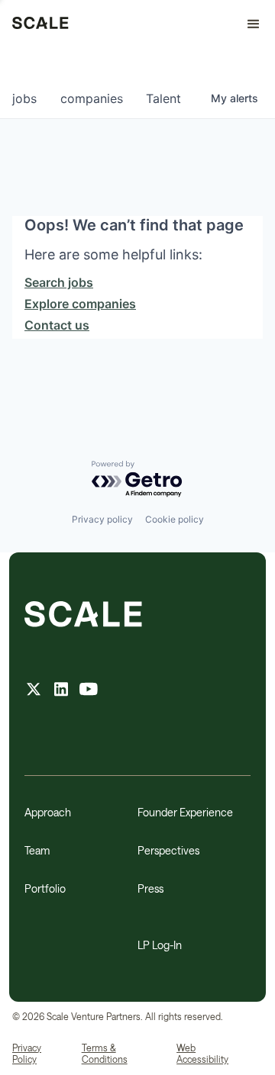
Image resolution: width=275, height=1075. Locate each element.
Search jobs (58, 282)
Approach (47, 812)
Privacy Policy (26, 1053)
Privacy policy (102, 519)
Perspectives (168, 850)
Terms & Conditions (105, 1053)
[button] (247, 24)
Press (150, 888)
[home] (40, 24)
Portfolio (45, 888)
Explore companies (80, 303)
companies (91, 98)
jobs (24, 98)
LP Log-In (160, 944)
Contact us (56, 325)
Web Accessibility (202, 1053)
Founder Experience (185, 812)
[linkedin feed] (61, 691)
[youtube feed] (88, 691)
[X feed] (33, 691)
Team (37, 850)
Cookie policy (174, 519)
